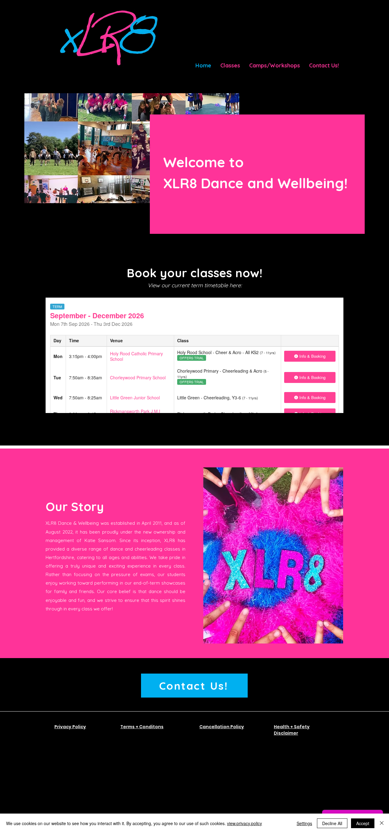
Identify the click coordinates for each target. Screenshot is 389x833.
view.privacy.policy (244, 823)
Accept (362, 823)
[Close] (381, 823)
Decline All (332, 823)
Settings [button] (304, 823)
